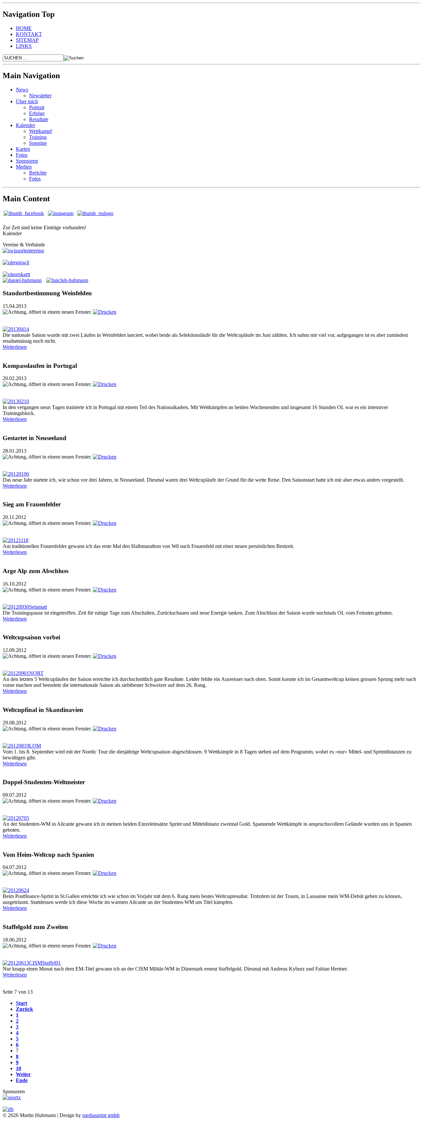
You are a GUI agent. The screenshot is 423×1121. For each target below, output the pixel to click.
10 (18, 1068)
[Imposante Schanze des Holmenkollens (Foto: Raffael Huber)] (23, 673)
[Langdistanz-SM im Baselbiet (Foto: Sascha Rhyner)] (22, 746)
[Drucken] (104, 312)
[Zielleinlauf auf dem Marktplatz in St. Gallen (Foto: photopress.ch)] (16, 890)
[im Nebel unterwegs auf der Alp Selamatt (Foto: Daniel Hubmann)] (25, 607)
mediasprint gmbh (101, 1115)
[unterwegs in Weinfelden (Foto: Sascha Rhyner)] (16, 329)
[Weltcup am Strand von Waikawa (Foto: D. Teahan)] (16, 474)
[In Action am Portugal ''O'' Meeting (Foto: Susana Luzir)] (16, 401)
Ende (22, 1080)
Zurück (24, 1009)
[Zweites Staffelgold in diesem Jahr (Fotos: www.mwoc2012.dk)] (32, 963)
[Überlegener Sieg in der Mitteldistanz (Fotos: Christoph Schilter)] (16, 818)
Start (21, 1003)
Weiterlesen (15, 347)
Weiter (23, 1074)
